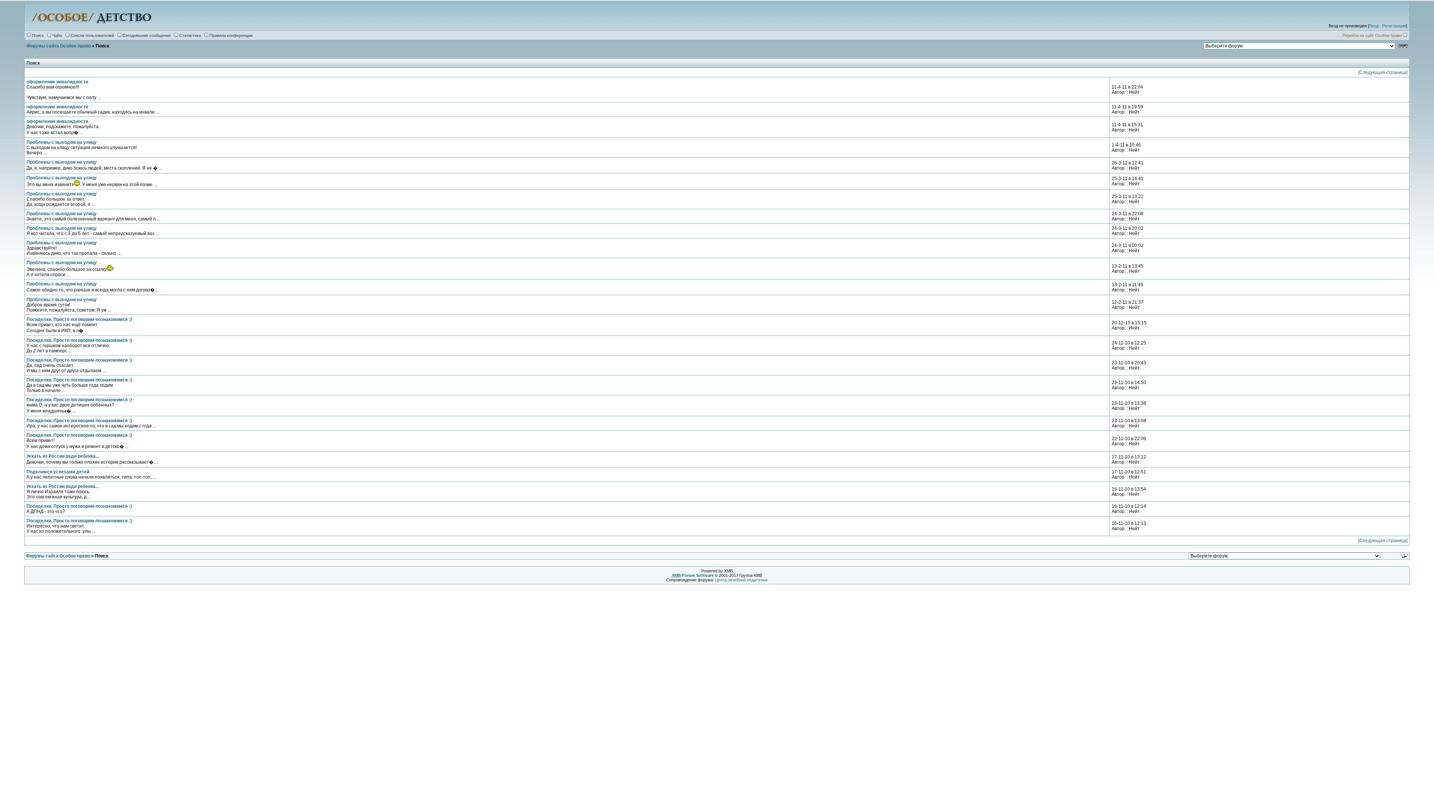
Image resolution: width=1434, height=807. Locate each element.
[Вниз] (1403, 46)
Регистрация (1394, 26)
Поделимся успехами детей (58, 471)
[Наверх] (1404, 556)
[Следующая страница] (1382, 72)
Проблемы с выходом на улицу (62, 142)
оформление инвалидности (57, 81)
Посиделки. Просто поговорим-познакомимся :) (79, 319)
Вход (1373, 26)
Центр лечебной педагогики (741, 580)
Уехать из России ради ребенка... (63, 456)
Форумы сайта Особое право (59, 46)
